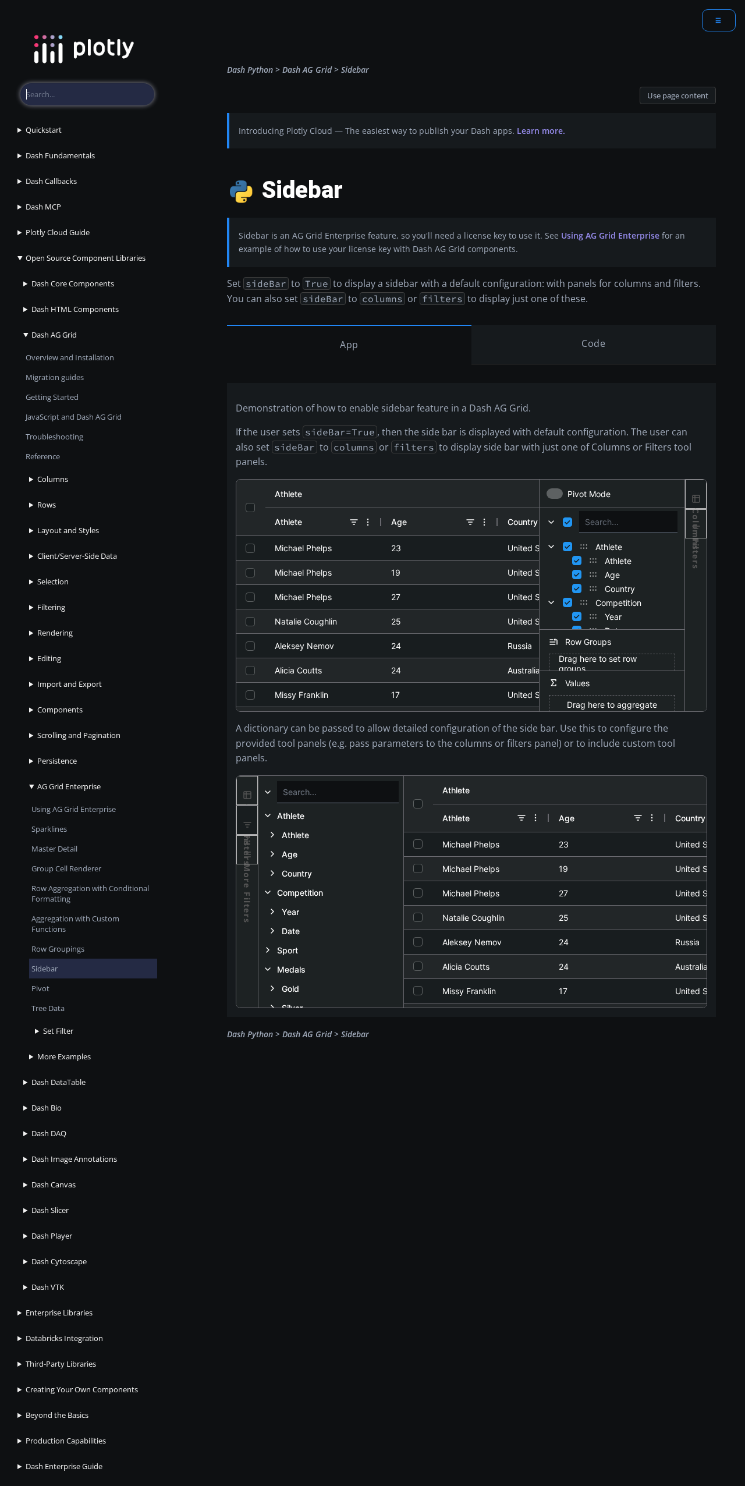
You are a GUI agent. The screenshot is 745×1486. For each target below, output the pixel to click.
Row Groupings (57, 949)
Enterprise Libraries (59, 1312)
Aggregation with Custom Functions (75, 923)
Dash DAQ (48, 1133)
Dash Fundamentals (60, 155)
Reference (43, 456)
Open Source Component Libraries (86, 258)
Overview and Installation (70, 357)
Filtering (51, 607)
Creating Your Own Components (82, 1389)
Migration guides (55, 377)
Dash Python (250, 69)
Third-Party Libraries (61, 1364)
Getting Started (52, 397)
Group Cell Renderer (66, 868)
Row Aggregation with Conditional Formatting (90, 893)
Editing (49, 658)
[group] (330, 815)
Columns (52, 479)
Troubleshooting (54, 436)
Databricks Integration (64, 1338)
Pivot (40, 988)
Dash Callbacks (51, 181)
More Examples (64, 1056)
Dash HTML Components (75, 309)
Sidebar (44, 968)
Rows (46, 504)
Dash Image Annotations (74, 1159)
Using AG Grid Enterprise (73, 809)
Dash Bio (46, 1107)
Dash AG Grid (54, 334)
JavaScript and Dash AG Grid (74, 417)
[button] (330, 835)
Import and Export (69, 684)
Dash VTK (47, 1287)
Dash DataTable (58, 1082)
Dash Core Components (72, 283)
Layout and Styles (68, 530)
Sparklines (49, 829)
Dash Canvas (53, 1184)
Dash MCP (43, 206)
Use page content (677, 95)
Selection (53, 581)
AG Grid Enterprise (69, 786)
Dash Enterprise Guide (64, 1466)
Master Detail (54, 848)
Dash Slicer (50, 1210)
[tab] (696, 494)
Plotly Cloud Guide (58, 232)
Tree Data (48, 1008)
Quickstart (44, 130)
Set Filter (58, 1031)
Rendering (55, 632)
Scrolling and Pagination (78, 735)
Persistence (57, 761)
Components (60, 709)
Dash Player (51, 1235)
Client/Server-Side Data (77, 556)
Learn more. (541, 130)
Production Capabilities (66, 1440)
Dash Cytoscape (59, 1261)
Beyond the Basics (57, 1415)
